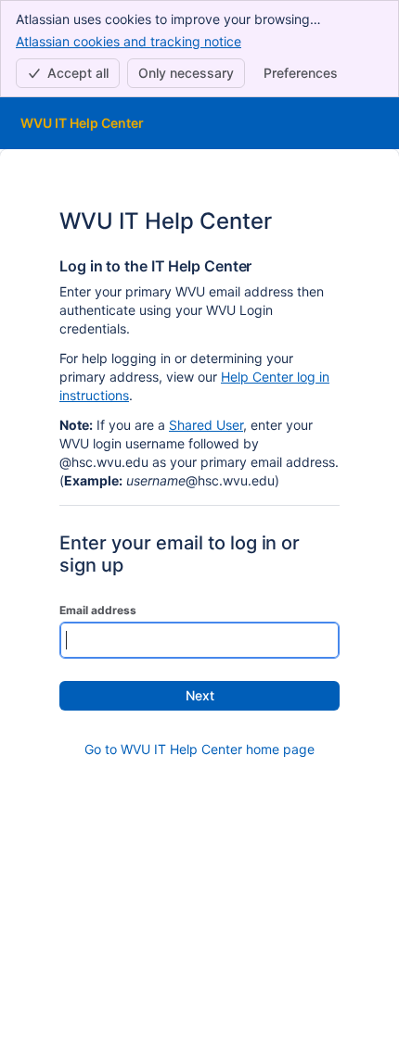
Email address (97, 610)
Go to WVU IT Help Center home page (199, 749)
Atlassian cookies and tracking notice (128, 41)
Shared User (206, 425)
